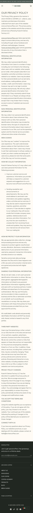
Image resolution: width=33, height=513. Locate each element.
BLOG (3, 485)
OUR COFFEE (5, 476)
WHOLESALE (5, 473)
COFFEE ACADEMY (7, 479)
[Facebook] (11, 509)
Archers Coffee (15, 505)
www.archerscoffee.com (9, 38)
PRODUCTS (4, 482)
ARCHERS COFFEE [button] (6, 465)
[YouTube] (20, 509)
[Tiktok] (14, 509)
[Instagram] (17, 509)
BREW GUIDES (5, 488)
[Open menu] (3, 6)
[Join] (29, 455)
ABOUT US (4, 470)
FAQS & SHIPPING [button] (6, 496)
